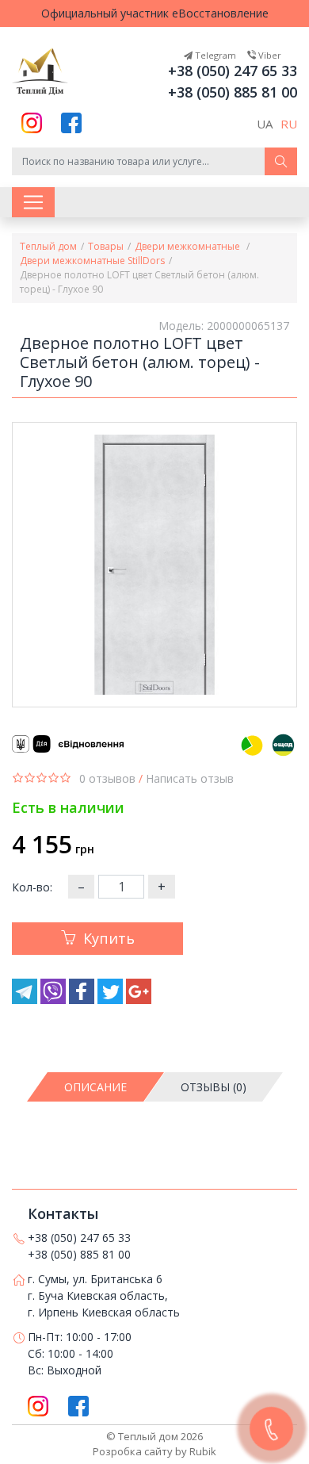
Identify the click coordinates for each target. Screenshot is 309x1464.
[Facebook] (83, 999)
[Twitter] (111, 999)
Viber (268, 55)
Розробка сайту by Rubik (154, 1451)
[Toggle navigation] (33, 202)
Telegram (214, 55)
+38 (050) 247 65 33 (232, 70)
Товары (106, 246)
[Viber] (54, 999)
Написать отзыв (190, 778)
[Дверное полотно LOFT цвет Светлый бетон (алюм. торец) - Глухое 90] (154, 564)
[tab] (96, 1087)
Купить (109, 938)
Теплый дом (48, 246)
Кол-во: (32, 887)
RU (288, 124)
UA (265, 124)
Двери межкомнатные (188, 246)
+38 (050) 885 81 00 (232, 92)
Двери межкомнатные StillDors (92, 260)
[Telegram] (26, 999)
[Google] (138, 999)
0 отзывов (107, 778)
